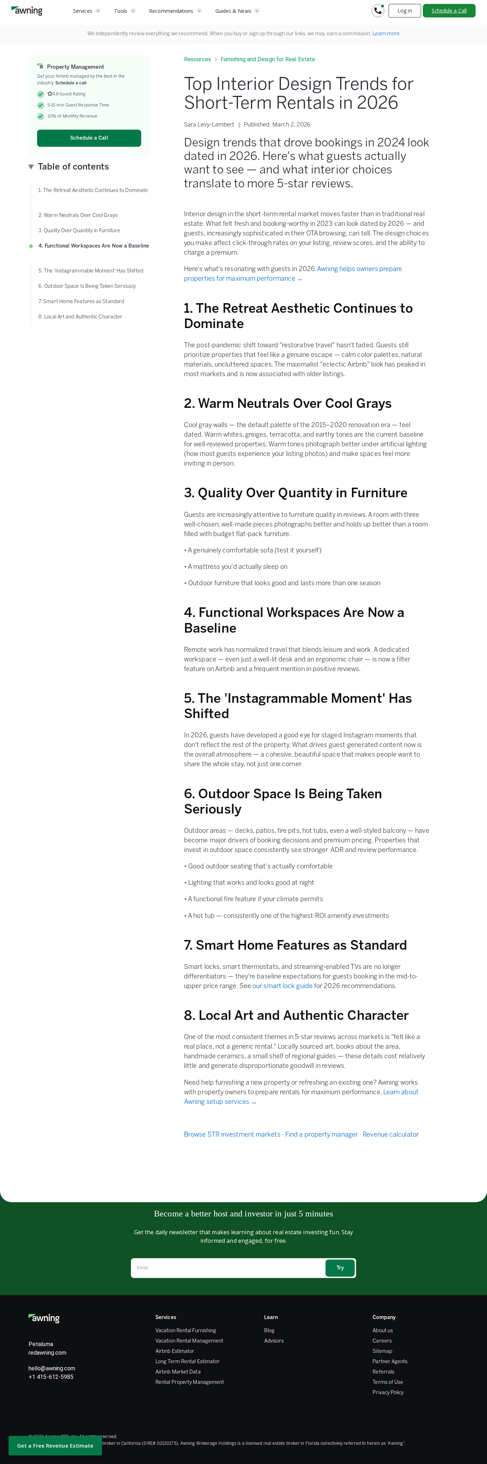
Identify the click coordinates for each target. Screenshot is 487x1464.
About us (383, 1331)
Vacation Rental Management (189, 1341)
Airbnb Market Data (178, 1372)
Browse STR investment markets (232, 1135)
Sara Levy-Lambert (209, 125)
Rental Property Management (189, 1382)
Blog (269, 1331)
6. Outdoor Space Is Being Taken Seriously (88, 286)
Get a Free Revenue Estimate (55, 1445)
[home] (26, 11)
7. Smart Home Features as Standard (82, 302)
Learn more (386, 34)
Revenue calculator (391, 1135)
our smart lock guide (282, 986)
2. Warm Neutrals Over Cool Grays (79, 215)
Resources (197, 59)
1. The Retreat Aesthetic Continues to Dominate (93, 195)
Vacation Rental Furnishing (185, 1331)
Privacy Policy (388, 1393)
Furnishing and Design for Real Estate (268, 59)
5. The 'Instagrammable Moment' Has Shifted (92, 271)
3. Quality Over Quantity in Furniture (80, 231)
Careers (382, 1341)
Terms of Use (388, 1382)
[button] (87, 10)
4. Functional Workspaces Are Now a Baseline (94, 251)
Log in (405, 10)
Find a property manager (321, 1135)
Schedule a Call (449, 10)
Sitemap (382, 1351)
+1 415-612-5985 (51, 1377)
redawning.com (47, 1352)
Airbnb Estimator (174, 1351)
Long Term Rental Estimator (187, 1362)
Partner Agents (390, 1362)
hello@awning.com (52, 1368)
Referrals (383, 1372)
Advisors (274, 1341)
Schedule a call (70, 83)
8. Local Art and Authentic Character (81, 317)
